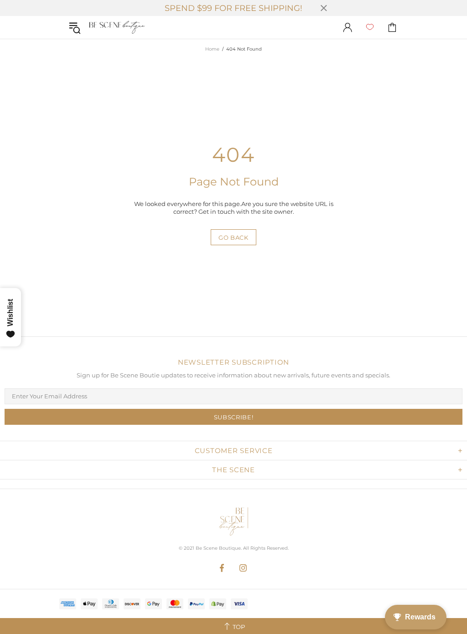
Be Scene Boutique (117, 27)
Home (212, 49)
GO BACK (233, 237)
